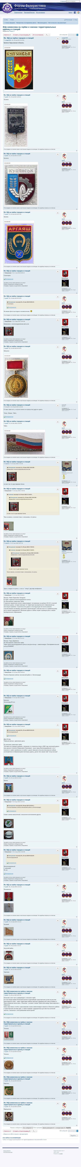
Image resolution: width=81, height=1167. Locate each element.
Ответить (6, 35)
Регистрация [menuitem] (69, 19)
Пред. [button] (69, 35)
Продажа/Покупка (29, 12)
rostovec (64, 471)
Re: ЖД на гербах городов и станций (19, 38)
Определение (18, 12)
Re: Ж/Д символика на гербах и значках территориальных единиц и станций (18, 992)
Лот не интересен (38, 35)
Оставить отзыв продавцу (21, 35)
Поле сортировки (37, 1127)
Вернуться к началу (76, 92)
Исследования (40, 12)
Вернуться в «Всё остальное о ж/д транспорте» (16, 1134)
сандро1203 (65, 37)
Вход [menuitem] (76, 19)
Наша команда (6, 1150)
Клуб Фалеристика (7, 1152)
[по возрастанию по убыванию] (60, 1127)
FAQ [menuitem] (7, 19)
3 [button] (75, 34)
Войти (70, 12)
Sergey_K (11, 31)
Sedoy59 (64, 404)
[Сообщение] (4, 40)
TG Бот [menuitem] (12, 19)
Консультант (65, 278)
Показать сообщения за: (16, 1127)
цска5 (63, 101)
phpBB (61, 1153)
